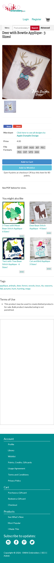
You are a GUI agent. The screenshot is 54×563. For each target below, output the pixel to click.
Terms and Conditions (18, 474)
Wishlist (12, 456)
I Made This (13, 529)
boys (38, 285)
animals (12, 285)
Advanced (45, 27)
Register (36, 19)
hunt (14, 288)
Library (11, 450)
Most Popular (14, 523)
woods (31, 285)
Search (35, 27)
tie (42, 285)
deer (19, 285)
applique (4, 285)
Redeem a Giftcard (17, 498)
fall (1, 288)
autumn (7, 288)
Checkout (12, 505)
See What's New (16, 517)
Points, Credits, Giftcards (20, 462)
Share (9, 126)
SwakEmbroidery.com (24, 9)
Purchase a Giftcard (17, 492)
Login (26, 19)
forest (25, 285)
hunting (20, 288)
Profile (11, 444)
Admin (7, 555)
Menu (7, 27)
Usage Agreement (16, 468)
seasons (48, 285)
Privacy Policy (14, 480)
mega (27, 288)
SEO (44, 552)
